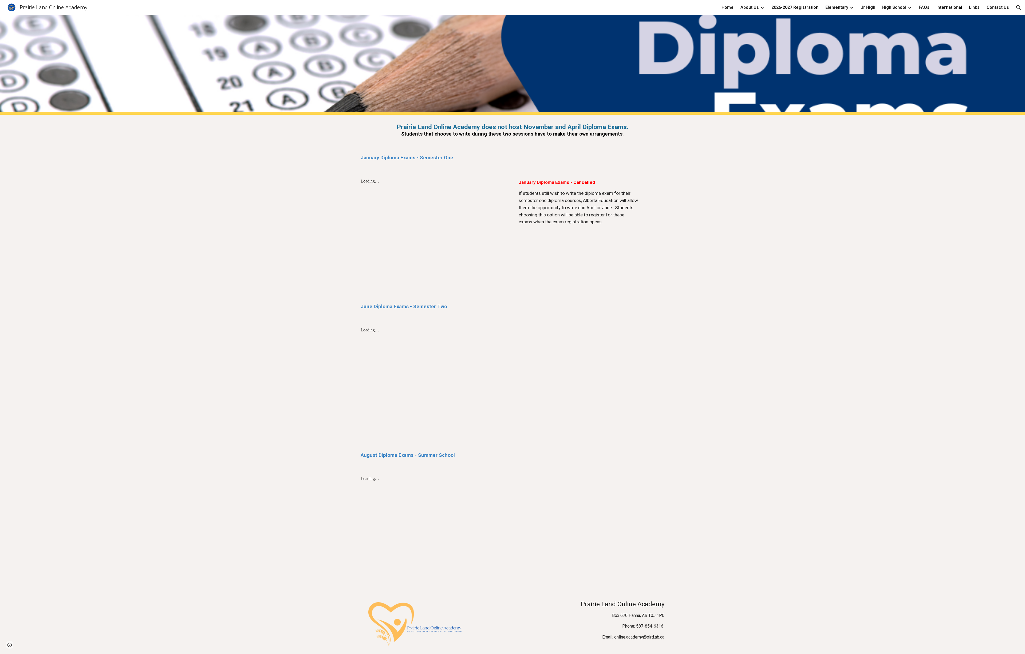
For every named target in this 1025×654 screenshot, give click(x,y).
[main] (512, 130)
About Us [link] (749, 7)
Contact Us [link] (998, 7)
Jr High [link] (868, 7)
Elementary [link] (836, 7)
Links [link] (974, 7)
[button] (1018, 7)
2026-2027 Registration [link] (794, 7)
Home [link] (728, 7)
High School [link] (894, 7)
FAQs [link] (924, 7)
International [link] (949, 7)
